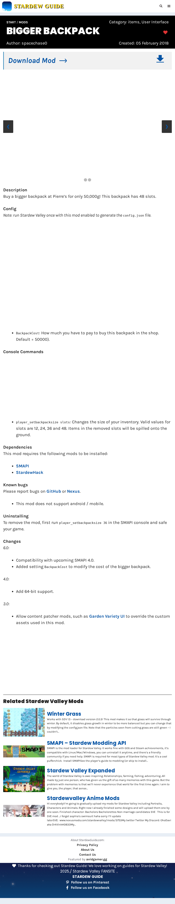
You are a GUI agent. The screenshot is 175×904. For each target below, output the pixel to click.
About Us (87, 850)
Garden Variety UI (107, 616)
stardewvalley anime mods (83, 798)
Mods (23, 22)
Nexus (73, 491)
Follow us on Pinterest (90, 882)
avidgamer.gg (96, 859)
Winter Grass (64, 714)
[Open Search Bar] (161, 6)
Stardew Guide (39, 6)
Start (11, 22)
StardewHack (29, 472)
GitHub (54, 491)
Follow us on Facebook (90, 887)
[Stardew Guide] (7, 6)
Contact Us (87, 854)
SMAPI (22, 466)
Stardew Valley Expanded (81, 771)
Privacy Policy (87, 845)
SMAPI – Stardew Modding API (86, 743)
